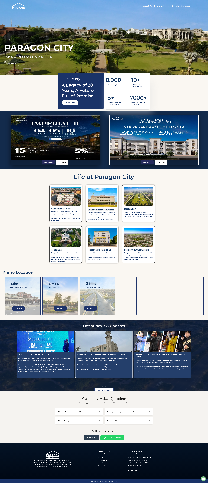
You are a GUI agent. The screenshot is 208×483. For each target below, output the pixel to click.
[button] (11, 358)
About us (147, 6)
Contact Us (186, 6)
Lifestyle (175, 6)
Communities (160, 6)
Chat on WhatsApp (113, 438)
